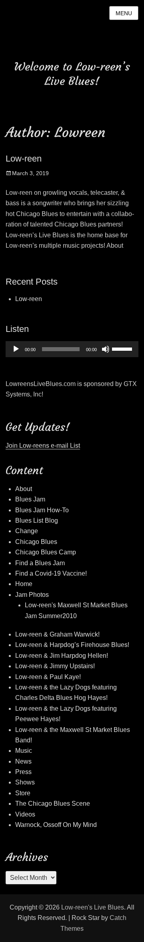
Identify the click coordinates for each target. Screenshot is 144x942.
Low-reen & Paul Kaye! (48, 676)
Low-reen (24, 159)
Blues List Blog (36, 520)
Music (23, 750)
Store (22, 793)
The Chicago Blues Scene (52, 803)
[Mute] (106, 349)
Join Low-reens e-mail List (43, 445)
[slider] (123, 348)
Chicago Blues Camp (45, 552)
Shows (25, 782)
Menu (124, 13)
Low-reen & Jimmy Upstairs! (55, 666)
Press (23, 771)
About (23, 488)
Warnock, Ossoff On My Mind (56, 824)
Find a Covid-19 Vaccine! (51, 573)
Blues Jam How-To (42, 510)
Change (26, 531)
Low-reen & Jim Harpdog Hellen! (61, 655)
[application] (72, 349)
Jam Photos (32, 594)
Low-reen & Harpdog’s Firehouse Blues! (72, 644)
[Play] (16, 349)
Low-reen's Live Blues (92, 907)
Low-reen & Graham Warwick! (57, 634)
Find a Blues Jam (40, 563)
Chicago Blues (36, 541)
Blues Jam (30, 499)
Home (23, 583)
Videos (25, 814)
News (23, 761)
